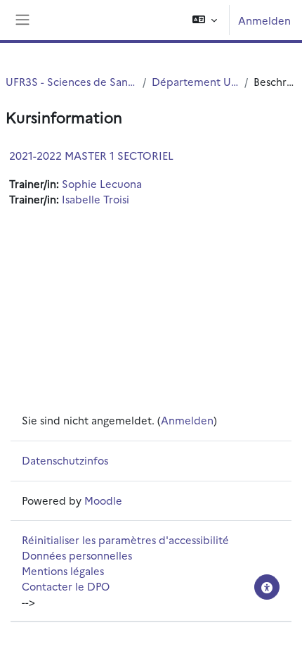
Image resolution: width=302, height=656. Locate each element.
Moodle (103, 500)
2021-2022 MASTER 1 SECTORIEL (91, 155)
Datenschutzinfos (65, 460)
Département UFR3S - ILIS (195, 81)
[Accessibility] (267, 587)
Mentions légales (63, 570)
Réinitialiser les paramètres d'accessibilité (125, 539)
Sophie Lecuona (102, 183)
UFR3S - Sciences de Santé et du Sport (71, 81)
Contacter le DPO (66, 586)
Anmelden (264, 20)
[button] (204, 20)
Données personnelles (77, 555)
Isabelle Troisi (95, 198)
